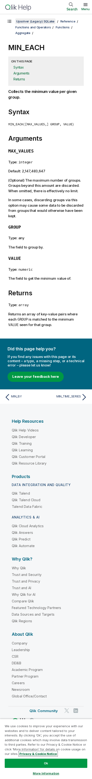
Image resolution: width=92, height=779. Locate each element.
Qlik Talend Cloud (26, 500)
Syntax (18, 67)
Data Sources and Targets (33, 614)
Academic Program (27, 670)
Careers (18, 683)
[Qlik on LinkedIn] (75, 710)
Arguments (21, 73)
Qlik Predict (21, 539)
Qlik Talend (21, 493)
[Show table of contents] (9, 21)
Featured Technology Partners (36, 608)
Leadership (21, 650)
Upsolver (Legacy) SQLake (35, 21)
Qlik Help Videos (25, 430)
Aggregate (22, 33)
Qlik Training (22, 443)
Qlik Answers (22, 533)
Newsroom (21, 690)
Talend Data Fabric (27, 507)
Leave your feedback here (35, 376)
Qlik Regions (22, 621)
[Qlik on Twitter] (66, 710)
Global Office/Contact (29, 696)
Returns (19, 79)
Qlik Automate (23, 546)
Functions (63, 27)
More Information (46, 773)
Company (19, 643)
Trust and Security (27, 575)
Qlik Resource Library (29, 463)
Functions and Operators (33, 27)
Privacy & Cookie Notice (38, 754)
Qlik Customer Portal (28, 457)
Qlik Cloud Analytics (28, 526)
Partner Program (25, 676)
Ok (46, 763)
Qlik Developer (24, 437)
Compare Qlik (23, 601)
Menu (85, 9)
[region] (46, 749)
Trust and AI (21, 588)
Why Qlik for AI (23, 594)
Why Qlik (19, 568)
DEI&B (16, 663)
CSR (15, 656)
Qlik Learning (22, 450)
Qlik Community (43, 711)
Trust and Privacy (26, 581)
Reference (67, 21)
